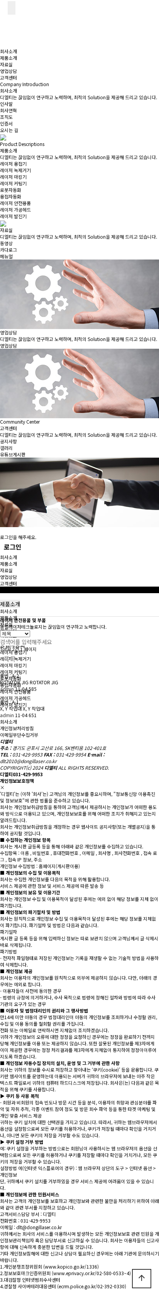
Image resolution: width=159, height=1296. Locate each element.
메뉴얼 (6, 256)
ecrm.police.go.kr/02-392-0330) (92, 1286)
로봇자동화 (10, 190)
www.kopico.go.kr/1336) (72, 1266)
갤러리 (6, 447)
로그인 (12, 546)
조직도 (6, 117)
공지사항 (8, 441)
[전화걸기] (4, 6)
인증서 (6, 123)
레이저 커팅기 (13, 183)
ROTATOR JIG (15, 678)
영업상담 (8, 71)
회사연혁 (8, 110)
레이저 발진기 (13, 216)
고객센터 (8, 77)
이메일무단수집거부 (19, 734)
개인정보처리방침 (17, 728)
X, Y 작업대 (11, 705)
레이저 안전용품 (15, 203)
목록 (9, 658)
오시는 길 (9, 130)
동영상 (6, 243)
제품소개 (8, 57)
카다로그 (8, 249)
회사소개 (8, 51)
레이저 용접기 (13, 163)
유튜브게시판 (12, 454)
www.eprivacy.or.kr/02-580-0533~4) (92, 1273)
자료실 (6, 64)
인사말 (6, 103)
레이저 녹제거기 (15, 170)
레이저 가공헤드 (15, 209)
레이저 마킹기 (13, 176)
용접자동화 (10, 196)
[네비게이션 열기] (11, 8)
